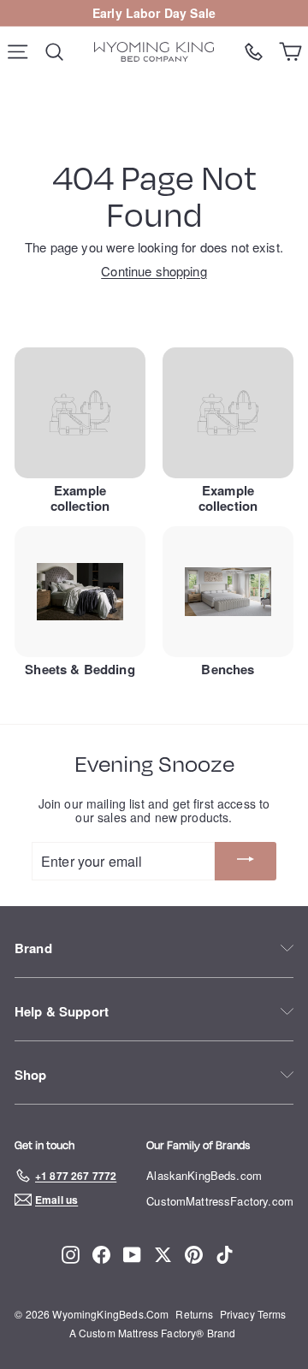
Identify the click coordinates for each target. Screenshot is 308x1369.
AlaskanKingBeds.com (204, 1175)
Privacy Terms (253, 1314)
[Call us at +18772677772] (254, 52)
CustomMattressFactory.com (219, 1201)
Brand (33, 948)
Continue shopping (154, 271)
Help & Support (62, 1011)
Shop (31, 1074)
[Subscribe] (245, 861)
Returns (194, 1314)
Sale (203, 12)
